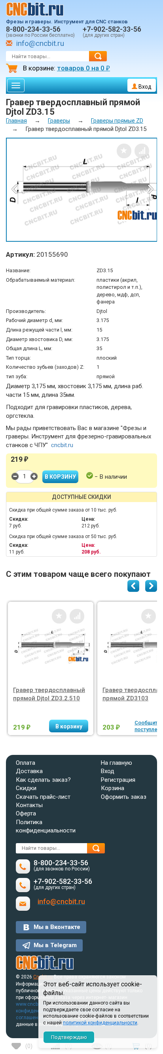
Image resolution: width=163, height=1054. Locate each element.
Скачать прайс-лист (43, 796)
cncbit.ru (62, 445)
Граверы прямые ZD (117, 121)
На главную (116, 762)
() (28, 1046)
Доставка (29, 771)
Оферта (26, 813)
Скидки (26, 788)
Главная (16, 121)
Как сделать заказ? (43, 779)
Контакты (29, 805)
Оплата (25, 762)
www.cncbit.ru (31, 1004)
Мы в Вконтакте (57, 927)
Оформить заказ (123, 796)
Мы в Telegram (55, 945)
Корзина (112, 788)
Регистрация (118, 779)
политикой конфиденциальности (100, 1023)
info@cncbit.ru (40, 43)
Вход (144, 86)
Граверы (59, 121)
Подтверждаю (69, 1037)
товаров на (83, 68)
